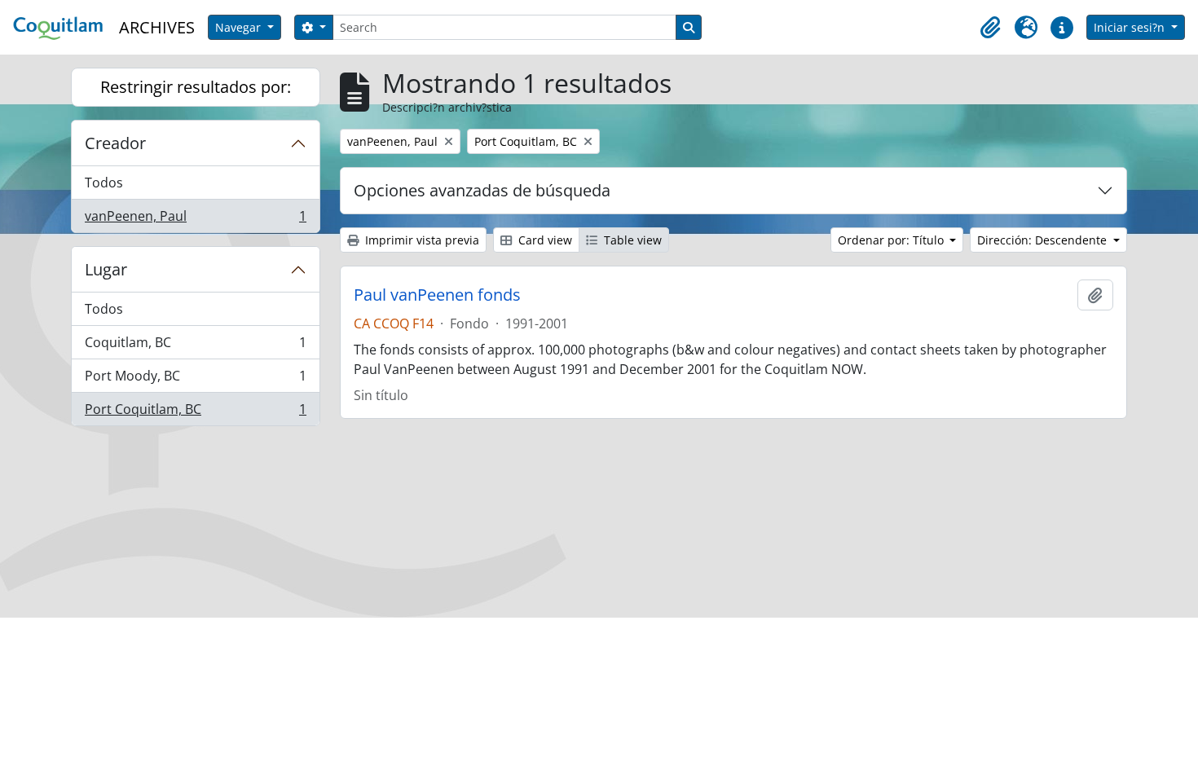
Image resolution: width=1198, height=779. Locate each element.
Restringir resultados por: (195, 87)
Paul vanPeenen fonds (437, 295)
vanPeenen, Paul (195, 219)
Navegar (239, 27)
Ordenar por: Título (892, 240)
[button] (990, 28)
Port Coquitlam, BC (195, 412)
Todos (104, 182)
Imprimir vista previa (420, 240)
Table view (631, 240)
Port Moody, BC (195, 380)
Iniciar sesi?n (1131, 27)
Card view (543, 240)
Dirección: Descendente (1043, 240)
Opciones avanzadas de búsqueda (482, 190)
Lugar (106, 269)
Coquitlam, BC (195, 346)
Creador (115, 143)
